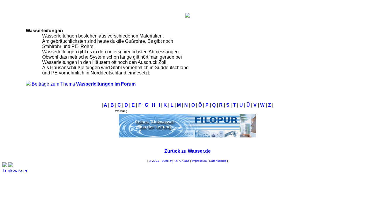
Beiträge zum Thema (84, 83)
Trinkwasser (15, 170)
